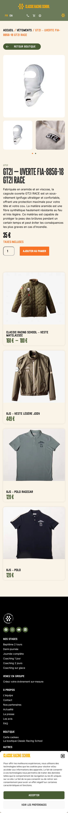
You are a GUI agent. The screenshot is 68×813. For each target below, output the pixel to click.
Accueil (8, 30)
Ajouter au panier (34, 251)
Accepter (34, 795)
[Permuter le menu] (63, 15)
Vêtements (24, 30)
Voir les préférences (34, 805)
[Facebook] (6, 629)
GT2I (5, 165)
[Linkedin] (25, 629)
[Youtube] (19, 629)
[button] (63, 756)
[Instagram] (12, 629)
